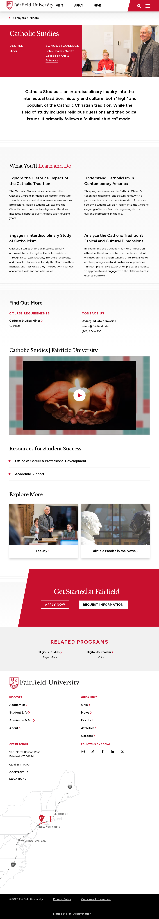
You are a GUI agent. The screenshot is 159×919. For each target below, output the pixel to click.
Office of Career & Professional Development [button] (50, 461)
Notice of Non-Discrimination (72, 913)
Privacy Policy (62, 899)
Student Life (18, 712)
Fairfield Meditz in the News (113, 551)
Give (97, 5)
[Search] (139, 5)
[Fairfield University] (29, 5)
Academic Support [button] (29, 474)
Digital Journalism (99, 652)
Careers (87, 736)
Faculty (41, 551)
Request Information (103, 604)
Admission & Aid (20, 720)
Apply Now (55, 604)
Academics (17, 705)
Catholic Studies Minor (24, 321)
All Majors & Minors (25, 18)
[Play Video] (79, 395)
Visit (59, 5)
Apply (78, 5)
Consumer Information (96, 899)
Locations (17, 779)
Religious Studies (48, 652)
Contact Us (18, 772)
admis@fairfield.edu (95, 326)
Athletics (87, 728)
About (13, 728)
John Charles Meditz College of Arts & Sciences (60, 55)
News (85, 712)
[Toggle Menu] (148, 5)
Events (86, 720)
